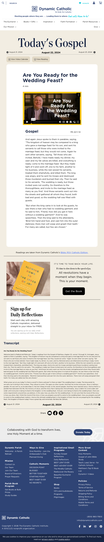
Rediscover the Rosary (64, 472)
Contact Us (10, 464)
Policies (82, 481)
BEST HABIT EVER (37, 480)
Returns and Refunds (87, 490)
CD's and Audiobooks (63, 491)
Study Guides (11, 495)
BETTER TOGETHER (38, 473)
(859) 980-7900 (94, 516)
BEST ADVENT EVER (63, 465)
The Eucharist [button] (10, 22)
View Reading (42, 59)
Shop (56, 484)
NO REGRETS (35, 483)
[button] (84, 3)
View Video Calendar (19, 59)
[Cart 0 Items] (100, 3)
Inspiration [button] (48, 22)
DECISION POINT (37, 467)
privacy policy (48, 539)
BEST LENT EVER (61, 462)
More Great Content (84, 448)
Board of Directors (13, 473)
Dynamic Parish (13, 447)
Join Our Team (11, 470)
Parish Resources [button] (90, 22)
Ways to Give (36, 447)
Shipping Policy (85, 494)
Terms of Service (85, 487)
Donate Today (83, 432)
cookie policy (64, 539)
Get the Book (73, 291)
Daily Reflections (61, 459)
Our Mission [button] (9, 27)
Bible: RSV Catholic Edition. (74, 252)
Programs (58, 494)
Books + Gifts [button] (29, 22)
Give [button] (96, 27)
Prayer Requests (12, 476)
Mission (9, 461)
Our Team (9, 467)
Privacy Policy (84, 484)
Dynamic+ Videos (86, 474)
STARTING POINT (37, 476)
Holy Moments (84, 454)
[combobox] (19, 3)
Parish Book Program (11, 484)
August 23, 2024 (86, 52)
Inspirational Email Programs (64, 448)
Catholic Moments (39, 464)
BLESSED (33, 470)
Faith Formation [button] (68, 22)
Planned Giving (36, 457)
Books (56, 488)
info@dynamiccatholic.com (89, 520)
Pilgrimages (59, 497)
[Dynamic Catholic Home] (52, 9)
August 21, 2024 (15, 52)
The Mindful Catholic (63, 469)
